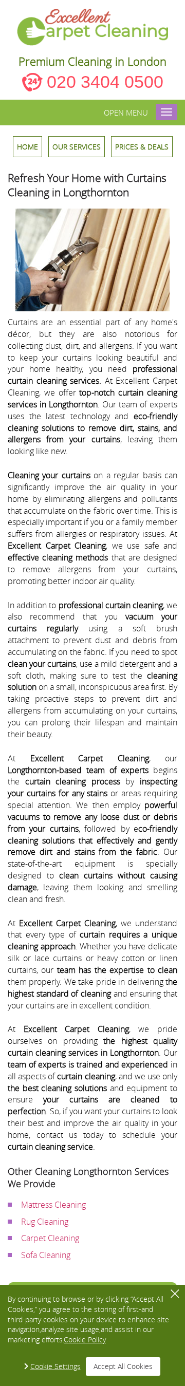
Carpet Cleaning (50, 1238)
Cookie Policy (85, 1339)
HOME (27, 147)
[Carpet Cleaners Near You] (93, 27)
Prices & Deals (142, 147)
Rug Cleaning (44, 1221)
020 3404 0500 (105, 81)
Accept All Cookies (123, 1366)
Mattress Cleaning (53, 1204)
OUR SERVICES (76, 147)
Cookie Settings (55, 1366)
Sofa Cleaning (45, 1255)
